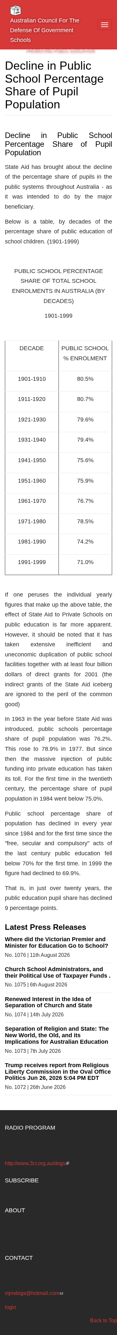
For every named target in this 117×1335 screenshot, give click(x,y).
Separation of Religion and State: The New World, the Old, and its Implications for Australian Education (57, 1035)
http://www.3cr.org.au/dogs (37, 1163)
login (10, 1307)
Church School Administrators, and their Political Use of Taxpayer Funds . (57, 972)
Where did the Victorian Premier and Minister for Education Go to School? (56, 942)
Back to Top (103, 1320)
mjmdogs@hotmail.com (34, 1293)
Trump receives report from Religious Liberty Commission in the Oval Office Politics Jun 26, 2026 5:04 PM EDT (58, 1071)
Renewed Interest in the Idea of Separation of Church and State (48, 1002)
